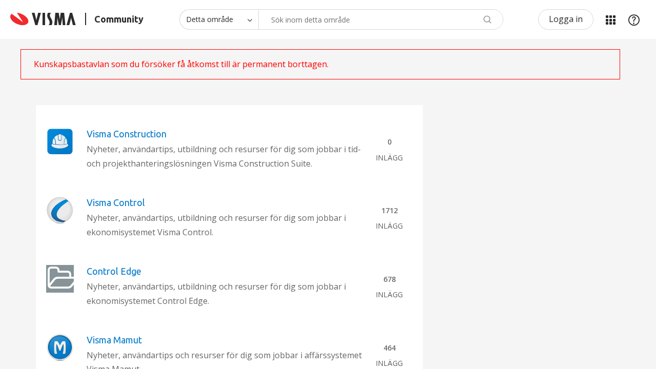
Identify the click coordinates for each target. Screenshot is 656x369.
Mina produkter (610, 19)
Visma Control (116, 202)
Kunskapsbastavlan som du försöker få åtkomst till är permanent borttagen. (181, 64)
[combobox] (380, 19)
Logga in (566, 19)
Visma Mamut (114, 340)
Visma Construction (127, 134)
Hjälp (634, 19)
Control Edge (114, 271)
